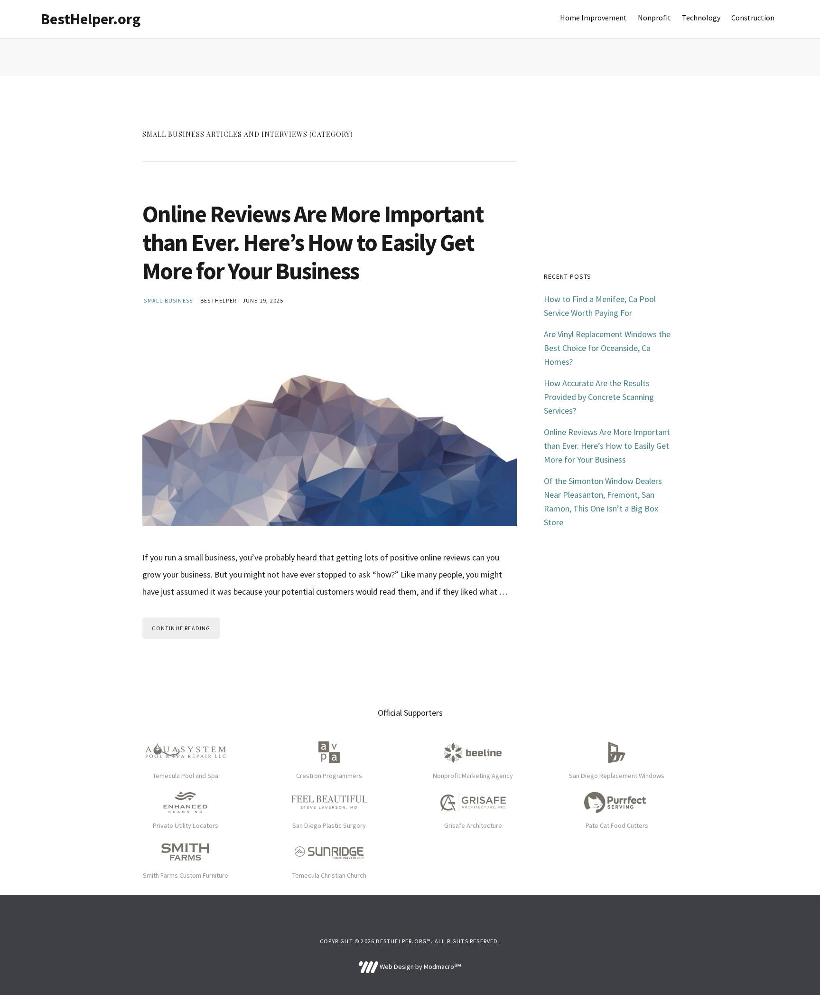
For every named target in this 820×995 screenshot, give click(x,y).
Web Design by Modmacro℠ (419, 966)
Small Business (168, 300)
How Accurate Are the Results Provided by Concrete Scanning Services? (599, 397)
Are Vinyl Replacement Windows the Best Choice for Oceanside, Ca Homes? (607, 348)
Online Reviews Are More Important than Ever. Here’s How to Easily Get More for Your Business (313, 242)
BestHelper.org (90, 18)
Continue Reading (181, 628)
